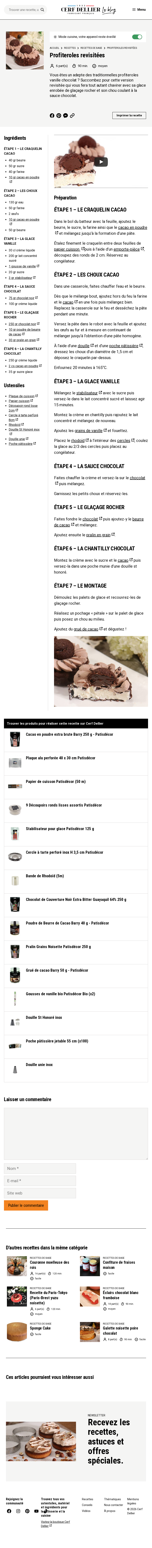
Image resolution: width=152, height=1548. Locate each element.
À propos (109, 1511)
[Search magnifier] (42, 9)
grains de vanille (89, 430)
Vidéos (86, 1511)
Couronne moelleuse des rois (49, 1265)
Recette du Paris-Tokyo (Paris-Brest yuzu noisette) (48, 1297)
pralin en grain (22, 340)
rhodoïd (78, 440)
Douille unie (17, 439)
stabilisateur (20, 278)
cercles (123, 440)
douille (83, 345)
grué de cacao (86, 629)
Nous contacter (113, 1505)
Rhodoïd (14, 425)
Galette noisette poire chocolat (120, 1331)
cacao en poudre (23, 366)
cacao (68, 302)
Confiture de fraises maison (119, 1265)
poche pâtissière (123, 345)
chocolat (90, 519)
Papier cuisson (19, 401)
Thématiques (112, 1499)
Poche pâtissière (20, 444)
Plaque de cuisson (21, 396)
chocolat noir (21, 298)
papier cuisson (67, 249)
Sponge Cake (40, 1328)
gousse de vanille (22, 266)
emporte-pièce (127, 249)
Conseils (87, 1505)
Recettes (87, 1499)
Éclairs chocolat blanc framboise (121, 1295)
